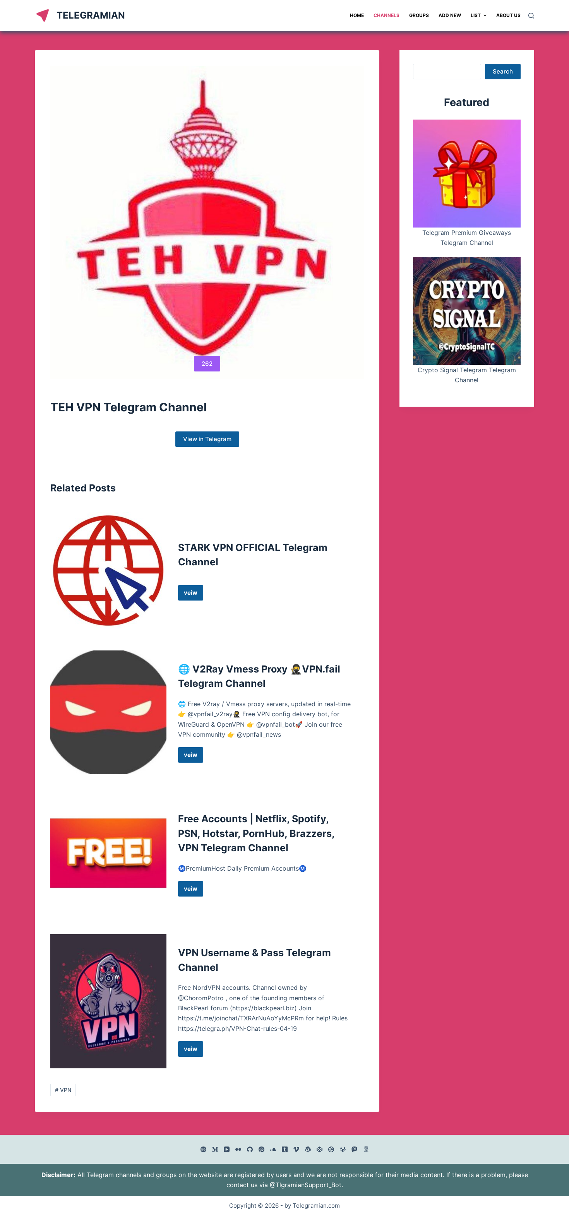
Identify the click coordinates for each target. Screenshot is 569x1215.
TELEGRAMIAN (91, 15)
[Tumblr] (285, 1149)
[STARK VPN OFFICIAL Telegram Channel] (108, 570)
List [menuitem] (476, 15)
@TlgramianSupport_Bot (305, 1185)
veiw (193, 595)
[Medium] (215, 1149)
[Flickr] (238, 1149)
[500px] (366, 1149)
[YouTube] (227, 1149)
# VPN (63, 1090)
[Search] (531, 16)
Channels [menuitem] (386, 15)
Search (503, 71)
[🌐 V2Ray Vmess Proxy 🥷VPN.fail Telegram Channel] (108, 712)
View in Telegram (207, 439)
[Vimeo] (296, 1149)
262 (207, 363)
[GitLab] (343, 1149)
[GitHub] (250, 1149)
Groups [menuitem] (419, 15)
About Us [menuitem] (508, 15)
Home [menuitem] (357, 15)
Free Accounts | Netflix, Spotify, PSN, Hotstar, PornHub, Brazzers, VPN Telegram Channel (256, 833)
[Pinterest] (261, 1149)
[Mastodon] (354, 1149)
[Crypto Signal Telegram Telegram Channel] (467, 311)
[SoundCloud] (273, 1149)
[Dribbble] (331, 1149)
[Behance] (203, 1149)
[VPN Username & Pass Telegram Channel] (108, 1001)
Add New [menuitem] (450, 15)
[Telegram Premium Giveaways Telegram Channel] (467, 173)
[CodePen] (319, 1149)
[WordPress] (308, 1149)
